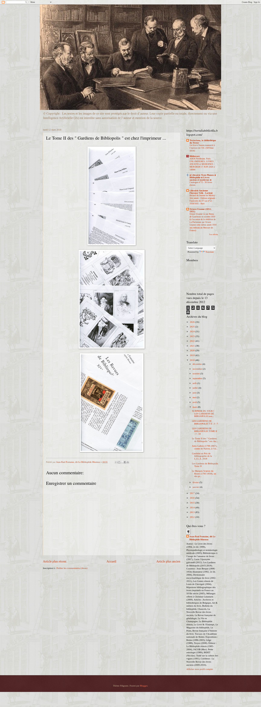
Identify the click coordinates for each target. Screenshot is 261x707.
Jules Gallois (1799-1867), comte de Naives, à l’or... (205, 447)
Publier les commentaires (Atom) (71, 568)
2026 (192, 322)
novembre (198, 369)
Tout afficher (213, 234)
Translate (209, 252)
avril (195, 402)
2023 (192, 336)
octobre (196, 373)
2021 (192, 346)
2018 (192, 360)
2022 (192, 341)
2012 (192, 517)
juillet (195, 388)
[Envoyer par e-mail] (116, 462)
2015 (192, 503)
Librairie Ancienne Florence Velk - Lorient (201, 191)
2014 (192, 507)
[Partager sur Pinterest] (127, 462)
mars (195, 407)
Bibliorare (195, 156)
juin (195, 392)
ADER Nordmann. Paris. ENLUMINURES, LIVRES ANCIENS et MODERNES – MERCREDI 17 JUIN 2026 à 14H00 (202, 164)
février (196, 482)
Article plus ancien (168, 561)
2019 (192, 355)
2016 (192, 498)
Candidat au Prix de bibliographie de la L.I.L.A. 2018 (202, 456)
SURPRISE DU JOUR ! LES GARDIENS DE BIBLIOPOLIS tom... (203, 413)
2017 (192, 493)
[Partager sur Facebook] (124, 462)
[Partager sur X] (122, 462)
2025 (192, 326)
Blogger (143, 686)
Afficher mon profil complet (199, 669)
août (195, 383)
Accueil (111, 561)
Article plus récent (54, 561)
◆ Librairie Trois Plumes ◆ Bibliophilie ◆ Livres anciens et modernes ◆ (203, 177)
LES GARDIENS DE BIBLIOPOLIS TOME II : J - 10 (204, 431)
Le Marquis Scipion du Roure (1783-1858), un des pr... (204, 473)
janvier (196, 487)
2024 (192, 331)
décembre (197, 364)
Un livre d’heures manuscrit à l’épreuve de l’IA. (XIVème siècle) (202, 148)
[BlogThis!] (119, 462)
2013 (192, 512)
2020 (192, 350)
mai (195, 397)
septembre (198, 378)
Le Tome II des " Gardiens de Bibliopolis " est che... (205, 439)
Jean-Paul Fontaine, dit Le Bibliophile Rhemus (202, 538)
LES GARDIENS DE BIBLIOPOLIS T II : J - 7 (205, 422)
